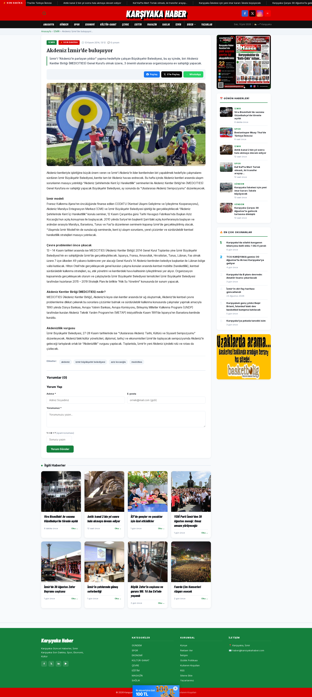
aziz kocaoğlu (118, 362)
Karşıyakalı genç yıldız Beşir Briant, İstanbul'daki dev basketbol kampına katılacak (243, 306)
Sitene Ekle (186, 675)
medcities (136, 362)
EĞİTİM (138, 24)
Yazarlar (206, 24)
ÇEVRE (125, 24)
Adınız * (51, 393)
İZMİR (178, 24)
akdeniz (65, 362)
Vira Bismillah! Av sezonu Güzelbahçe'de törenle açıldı (249, 115)
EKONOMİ (90, 24)
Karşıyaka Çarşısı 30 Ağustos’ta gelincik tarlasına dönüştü (246, 211)
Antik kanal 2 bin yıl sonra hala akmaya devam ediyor (76, 3)
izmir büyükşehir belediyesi (90, 362)
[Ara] (44, 13)
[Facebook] (245, 13)
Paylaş (153, 74)
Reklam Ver (186, 650)
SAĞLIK (166, 24)
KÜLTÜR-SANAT (108, 24)
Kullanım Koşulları (190, 665)
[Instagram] (260, 13)
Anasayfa (48, 24)
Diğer (190, 24)
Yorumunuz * (54, 407)
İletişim (184, 655)
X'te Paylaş (173, 74)
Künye (183, 645)
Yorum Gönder (60, 449)
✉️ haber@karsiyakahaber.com (246, 650)
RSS (182, 670)
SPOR (77, 24)
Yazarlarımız (187, 680)
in (58, 663)
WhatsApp (195, 74)
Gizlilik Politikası (189, 660)
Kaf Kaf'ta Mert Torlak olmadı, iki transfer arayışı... (144, 3)
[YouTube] (267, 13)
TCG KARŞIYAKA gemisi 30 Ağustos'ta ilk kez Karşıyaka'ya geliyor (245, 260)
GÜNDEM (64, 24)
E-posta (131, 393)
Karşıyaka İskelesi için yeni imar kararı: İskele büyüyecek (214, 3)
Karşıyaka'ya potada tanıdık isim (246, 320)
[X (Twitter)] (252, 13)
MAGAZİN (152, 24)
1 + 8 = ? (60, 432)
